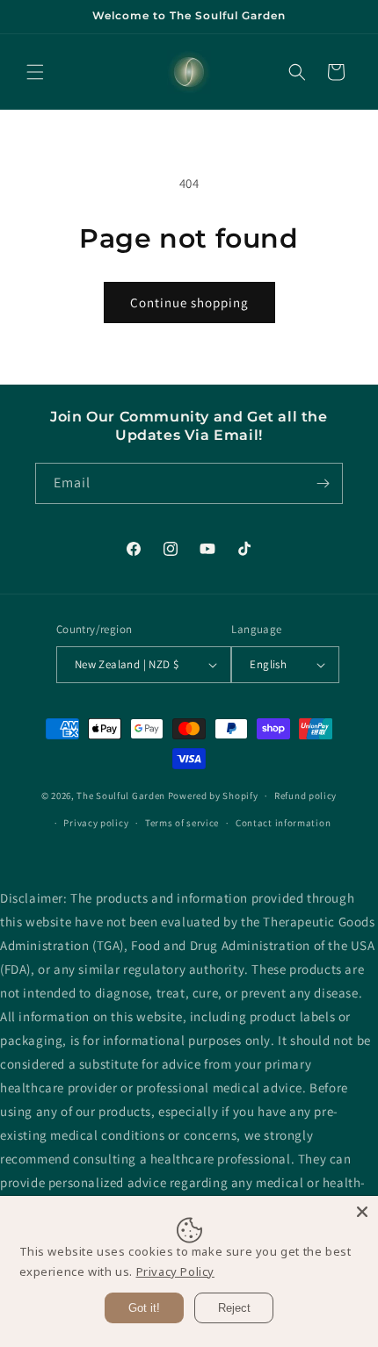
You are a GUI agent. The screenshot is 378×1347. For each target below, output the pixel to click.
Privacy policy (95, 823)
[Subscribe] (322, 483)
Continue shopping (189, 302)
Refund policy (305, 795)
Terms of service (182, 823)
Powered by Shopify (213, 795)
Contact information (283, 823)
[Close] (362, 1212)
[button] (35, 72)
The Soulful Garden (120, 795)
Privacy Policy (175, 1271)
